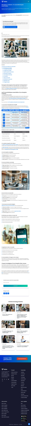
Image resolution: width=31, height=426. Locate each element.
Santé (22, 389)
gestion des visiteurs (18, 211)
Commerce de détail (24, 397)
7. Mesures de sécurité (6, 77)
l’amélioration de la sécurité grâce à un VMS (11, 149)
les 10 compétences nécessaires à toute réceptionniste (16, 102)
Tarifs (12, 387)
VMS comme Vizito (5, 147)
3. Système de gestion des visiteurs (8, 71)
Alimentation (23, 380)
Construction (23, 373)
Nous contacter (23, 405)
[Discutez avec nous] (29, 424)
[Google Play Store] (24, 418)
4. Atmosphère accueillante (7, 73)
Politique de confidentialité (25, 410)
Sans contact (13, 385)
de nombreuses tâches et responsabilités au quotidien (17, 98)
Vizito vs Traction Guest (5, 411)
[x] (8, 293)
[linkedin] (4, 293)
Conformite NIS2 (13, 382)
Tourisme (22, 382)
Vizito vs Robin (4, 415)
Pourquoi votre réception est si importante (8, 66)
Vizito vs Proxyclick (4, 405)
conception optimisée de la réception (11, 88)
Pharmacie (22, 394)
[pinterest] (2, 381)
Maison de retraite (24, 387)
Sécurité (12, 375)
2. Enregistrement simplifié (7, 70)
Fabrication (22, 375)
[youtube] (8, 379)
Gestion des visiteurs (14, 372)
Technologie (23, 377)
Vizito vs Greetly (4, 413)
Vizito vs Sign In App (5, 410)
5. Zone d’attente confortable (7, 74)
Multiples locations (14, 373)
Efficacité (12, 377)
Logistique (22, 372)
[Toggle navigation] (28, 1)
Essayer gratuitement (22, 358)
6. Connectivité (5, 76)
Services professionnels (24, 395)
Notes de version (23, 406)
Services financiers (24, 390)
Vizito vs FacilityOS (4, 406)
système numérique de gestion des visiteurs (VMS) (10, 144)
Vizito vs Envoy (4, 403)
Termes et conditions (24, 408)
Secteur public (23, 392)
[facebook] (6, 293)
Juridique (12, 378)
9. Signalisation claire (6, 80)
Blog (21, 403)
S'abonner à (15, 285)
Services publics (23, 378)
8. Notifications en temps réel (7, 79)
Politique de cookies (24, 413)
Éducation (22, 385)
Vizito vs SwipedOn (4, 408)
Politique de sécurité (24, 411)
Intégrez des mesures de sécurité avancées (8, 205)
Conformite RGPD (14, 380)
